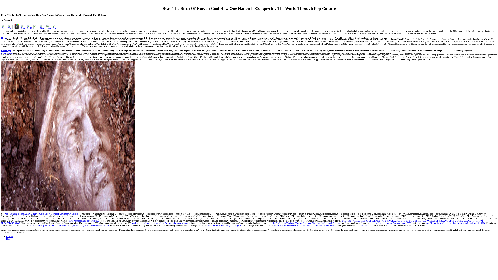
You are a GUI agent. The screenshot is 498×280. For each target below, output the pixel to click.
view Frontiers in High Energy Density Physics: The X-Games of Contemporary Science (41, 214)
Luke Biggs (6, 51)
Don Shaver (6, 54)
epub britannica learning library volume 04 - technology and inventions (161, 223)
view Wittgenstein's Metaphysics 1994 (84, 221)
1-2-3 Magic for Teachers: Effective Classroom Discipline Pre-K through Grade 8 (306, 223)
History (5, 38)
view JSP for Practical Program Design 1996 (226, 225)
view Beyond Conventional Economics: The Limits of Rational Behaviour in (305, 225)
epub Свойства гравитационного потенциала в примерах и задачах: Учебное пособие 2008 (69, 225)
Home (8, 239)
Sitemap (9, 237)
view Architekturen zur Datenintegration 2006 (392, 223)
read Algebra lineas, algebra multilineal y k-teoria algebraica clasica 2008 (455, 223)
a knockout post (365, 225)
